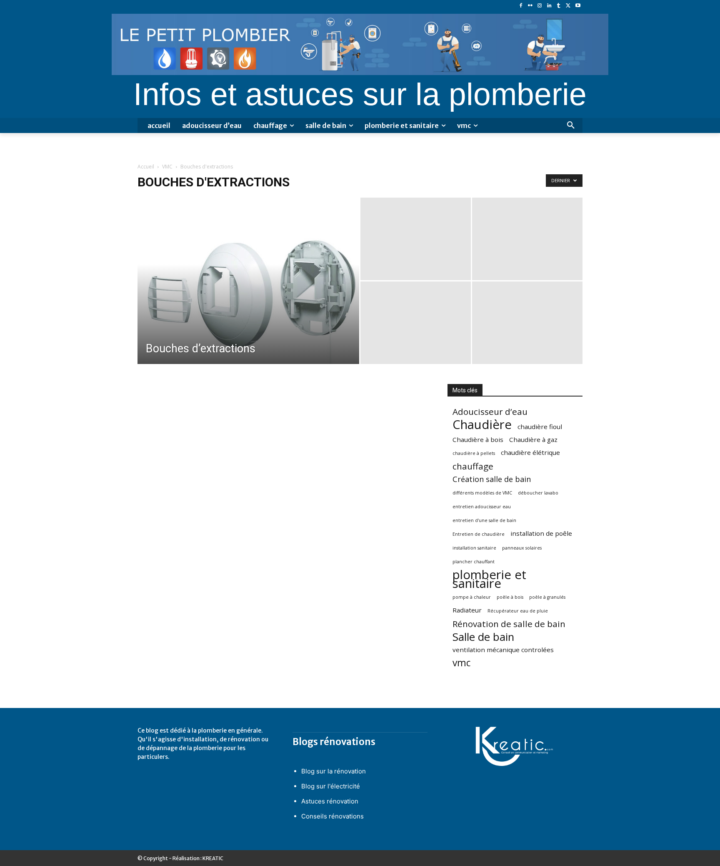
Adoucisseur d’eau (490, 411)
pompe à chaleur (471, 597)
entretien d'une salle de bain (484, 520)
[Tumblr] (559, 6)
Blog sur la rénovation (333, 771)
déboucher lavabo (538, 493)
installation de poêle (541, 533)
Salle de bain (483, 637)
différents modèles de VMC (482, 493)
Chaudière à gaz (533, 439)
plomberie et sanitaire (489, 579)
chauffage (472, 466)
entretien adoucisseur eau (481, 507)
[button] (570, 125)
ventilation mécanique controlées (503, 649)
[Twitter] (568, 6)
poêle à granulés (547, 597)
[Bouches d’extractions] (248, 294)
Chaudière (482, 424)
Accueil (146, 166)
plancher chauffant (473, 562)
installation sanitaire (474, 548)
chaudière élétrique (530, 452)
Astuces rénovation (329, 801)
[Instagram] (540, 6)
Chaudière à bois (477, 439)
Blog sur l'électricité (330, 786)
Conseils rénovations (332, 816)
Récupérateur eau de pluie (518, 611)
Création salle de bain (491, 479)
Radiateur (467, 610)
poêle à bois (510, 597)
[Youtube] (577, 6)
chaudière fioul (540, 426)
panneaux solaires (522, 548)
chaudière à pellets (473, 453)
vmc (461, 662)
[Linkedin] (549, 6)
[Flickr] (530, 6)
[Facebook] (520, 6)
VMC (167, 166)
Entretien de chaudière (478, 534)
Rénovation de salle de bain (508, 624)
